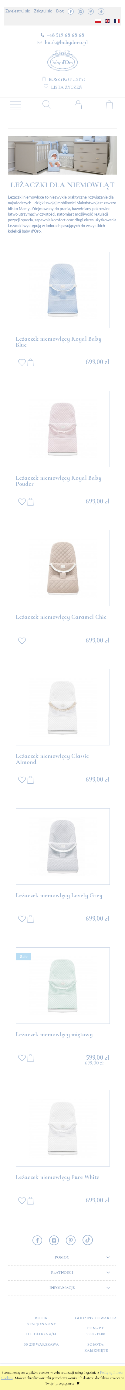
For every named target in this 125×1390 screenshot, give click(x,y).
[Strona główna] (62, 59)
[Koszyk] (109, 104)
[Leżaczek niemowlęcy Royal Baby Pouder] (63, 429)
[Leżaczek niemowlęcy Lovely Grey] (63, 846)
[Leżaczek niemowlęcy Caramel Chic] (63, 568)
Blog (60, 11)
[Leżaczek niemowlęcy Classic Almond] (63, 707)
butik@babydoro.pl (66, 42)
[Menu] (15, 105)
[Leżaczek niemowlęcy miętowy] (63, 985)
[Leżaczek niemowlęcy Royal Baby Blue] (63, 290)
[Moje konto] (78, 104)
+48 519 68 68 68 (65, 35)
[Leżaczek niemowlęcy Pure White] (63, 1128)
